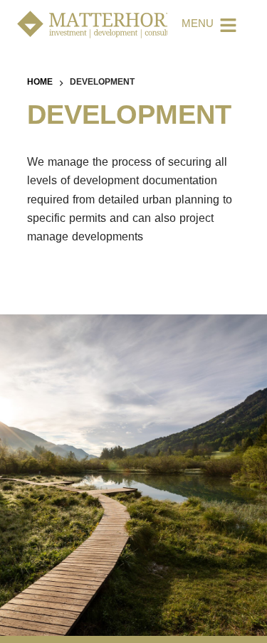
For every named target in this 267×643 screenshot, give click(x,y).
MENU (198, 25)
